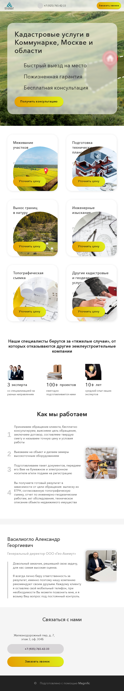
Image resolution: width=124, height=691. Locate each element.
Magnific (84, 683)
